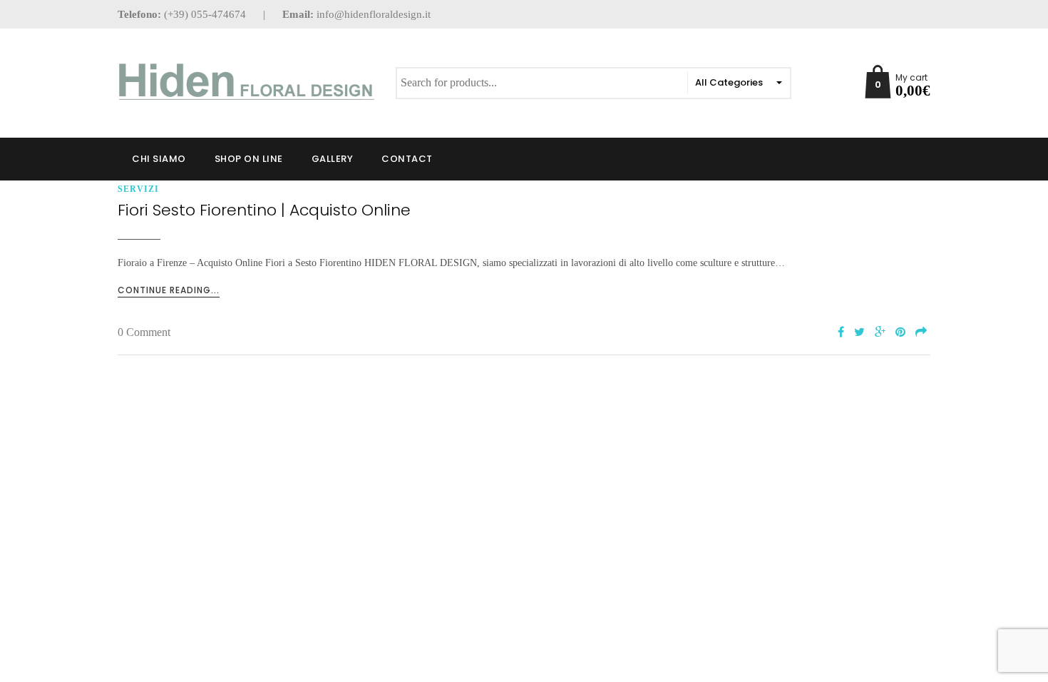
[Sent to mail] (921, 333)
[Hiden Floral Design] (246, 82)
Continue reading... (169, 290)
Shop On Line (249, 159)
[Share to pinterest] (900, 333)
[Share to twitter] (859, 333)
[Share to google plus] (880, 333)
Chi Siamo (159, 159)
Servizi (138, 189)
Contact (407, 159)
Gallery (333, 159)
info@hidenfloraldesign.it (374, 14)
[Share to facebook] (841, 333)
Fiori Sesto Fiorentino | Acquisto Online (264, 210)
